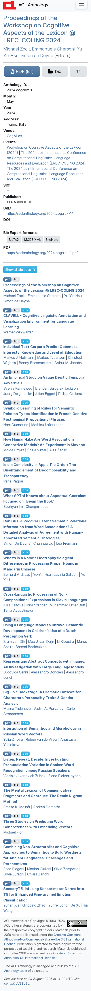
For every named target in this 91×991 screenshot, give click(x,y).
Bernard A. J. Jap (16, 574)
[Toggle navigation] (81, 5)
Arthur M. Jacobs (68, 363)
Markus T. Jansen (51, 357)
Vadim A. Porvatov (49, 708)
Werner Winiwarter (18, 332)
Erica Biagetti (13, 869)
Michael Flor (13, 832)
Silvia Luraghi (13, 874)
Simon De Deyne (16, 543)
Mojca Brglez (13, 450)
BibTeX (14, 239)
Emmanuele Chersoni (53, 49)
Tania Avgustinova (18, 610)
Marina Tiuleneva (17, 708)
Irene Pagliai (13, 481)
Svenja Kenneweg (17, 388)
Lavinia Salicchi (66, 574)
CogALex (14, 136)
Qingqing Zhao (34, 905)
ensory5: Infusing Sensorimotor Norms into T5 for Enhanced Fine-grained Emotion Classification (43, 894)
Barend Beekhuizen (31, 647)
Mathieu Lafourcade (47, 425)
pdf (7, 279)
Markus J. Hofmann (18, 357)
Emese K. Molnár (16, 807)
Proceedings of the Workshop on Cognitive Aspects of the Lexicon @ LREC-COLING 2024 (39, 29)
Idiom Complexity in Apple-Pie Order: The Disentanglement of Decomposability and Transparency (39, 470)
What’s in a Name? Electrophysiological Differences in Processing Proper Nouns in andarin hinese (40, 563)
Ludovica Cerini (15, 672)
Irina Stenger (36, 605)
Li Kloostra (65, 641)
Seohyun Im (13, 506)
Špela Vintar (36, 450)
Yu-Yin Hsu (73, 296)
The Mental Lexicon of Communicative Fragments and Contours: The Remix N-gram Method (42, 796)
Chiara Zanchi (38, 874)
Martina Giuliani (39, 869)
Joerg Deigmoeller (17, 393)
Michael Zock (16, 49)
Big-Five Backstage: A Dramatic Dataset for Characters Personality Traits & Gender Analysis (42, 697)
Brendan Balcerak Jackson (56, 388)
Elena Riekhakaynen (64, 776)
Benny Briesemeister (35, 363)
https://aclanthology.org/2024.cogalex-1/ (40, 213)
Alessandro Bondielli (47, 672)
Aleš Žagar (57, 450)
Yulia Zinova (13, 739)
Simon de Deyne (37, 55)
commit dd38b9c (16, 983)
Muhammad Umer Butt (67, 605)
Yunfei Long (58, 905)
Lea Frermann (67, 543)
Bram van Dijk (14, 641)
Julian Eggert (45, 393)
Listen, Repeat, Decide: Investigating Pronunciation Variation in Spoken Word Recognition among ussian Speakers (38, 764)
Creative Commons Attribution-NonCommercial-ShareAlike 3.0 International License (44, 939)
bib (16, 279)
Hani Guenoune (15, 425)
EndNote (52, 239)
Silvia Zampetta (66, 869)
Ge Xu (75, 905)
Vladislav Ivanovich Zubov (24, 776)
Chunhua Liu (43, 543)
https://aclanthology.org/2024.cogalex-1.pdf (42, 253)
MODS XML (32, 239)
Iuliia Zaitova (13, 605)
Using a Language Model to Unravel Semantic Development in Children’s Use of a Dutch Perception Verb (43, 630)
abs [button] (25, 310)
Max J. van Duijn (41, 641)
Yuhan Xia (11, 905)
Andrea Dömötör (46, 807)
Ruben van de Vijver (41, 739)
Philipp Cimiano (70, 393)
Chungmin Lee (37, 506)
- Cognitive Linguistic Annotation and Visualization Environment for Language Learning (44, 321)
